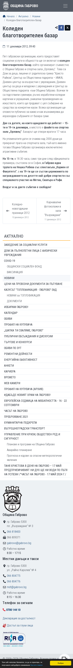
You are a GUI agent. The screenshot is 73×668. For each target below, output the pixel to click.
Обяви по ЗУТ (12, 348)
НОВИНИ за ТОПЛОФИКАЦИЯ (23, 295)
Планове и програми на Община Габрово (31, 444)
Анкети (9, 365)
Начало (10, 16)
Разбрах (61, 663)
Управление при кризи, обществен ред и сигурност (32, 436)
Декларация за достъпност (19, 618)
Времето (10, 377)
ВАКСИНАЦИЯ (15, 272)
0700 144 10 (13, 610)
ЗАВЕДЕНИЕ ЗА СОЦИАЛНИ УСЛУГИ (25, 245)
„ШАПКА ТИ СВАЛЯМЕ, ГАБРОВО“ (23, 330)
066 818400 (13, 531)
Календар (11, 313)
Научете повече (36, 665)
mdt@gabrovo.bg (16, 587)
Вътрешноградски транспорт (24, 428)
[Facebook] (61, 28)
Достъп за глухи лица (20, 625)
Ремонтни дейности (18, 354)
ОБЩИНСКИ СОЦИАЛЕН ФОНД (24, 266)
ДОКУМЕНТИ (14, 301)
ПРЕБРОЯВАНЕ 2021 (16, 416)
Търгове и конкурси (18, 342)
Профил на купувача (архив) (23, 389)
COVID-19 (9, 261)
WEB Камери (12, 383)
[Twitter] (67, 28)
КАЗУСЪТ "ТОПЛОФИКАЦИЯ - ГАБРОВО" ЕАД (30, 289)
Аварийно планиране (19, 450)
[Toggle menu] (65, 5)
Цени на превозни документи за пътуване (33, 284)
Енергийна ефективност (20, 359)
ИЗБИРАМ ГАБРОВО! (16, 307)
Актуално (23, 16)
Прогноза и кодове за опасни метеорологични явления (34, 458)
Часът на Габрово (16, 411)
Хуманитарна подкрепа (20, 422)
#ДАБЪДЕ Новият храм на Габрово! (27, 395)
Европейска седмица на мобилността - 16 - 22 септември (35, 403)
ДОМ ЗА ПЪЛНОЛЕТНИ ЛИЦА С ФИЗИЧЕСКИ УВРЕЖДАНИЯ (30, 253)
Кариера (9, 371)
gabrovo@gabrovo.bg (19, 543)
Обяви (8, 318)
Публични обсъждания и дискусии (28, 336)
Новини (36, 16)
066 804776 (13, 581)
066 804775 (13, 575)
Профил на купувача (18, 324)
